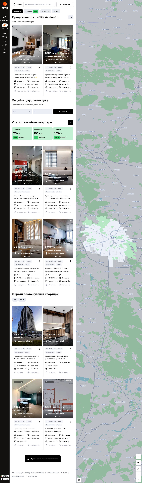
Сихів (29, 67)
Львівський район (53, 473)
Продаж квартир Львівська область (31, 473)
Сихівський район (18, 476)
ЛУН (13, 473)
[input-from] (22, 111)
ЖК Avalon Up (20, 67)
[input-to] (43, 111)
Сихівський (19, 71)
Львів (27, 71)
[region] (109, 241)
